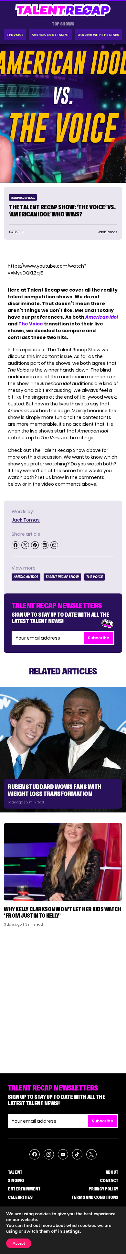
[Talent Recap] (63, 10)
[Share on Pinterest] (35, 545)
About (112, 1172)
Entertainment (24, 1188)
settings (71, 1231)
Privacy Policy (103, 1188)
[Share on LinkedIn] (44, 545)
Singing (16, 1180)
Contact (109, 1180)
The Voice (15, 34)
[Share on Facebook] (15, 545)
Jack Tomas (26, 520)
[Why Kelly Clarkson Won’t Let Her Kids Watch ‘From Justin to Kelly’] (63, 862)
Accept (19, 1243)
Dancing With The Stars (99, 34)
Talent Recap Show (62, 576)
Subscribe (98, 638)
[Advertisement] (63, 997)
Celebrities (20, 1197)
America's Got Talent (50, 34)
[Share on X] (25, 545)
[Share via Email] (54, 545)
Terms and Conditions (94, 1197)
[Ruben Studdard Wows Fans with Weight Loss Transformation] (63, 749)
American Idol (23, 197)
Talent (15, 1172)
